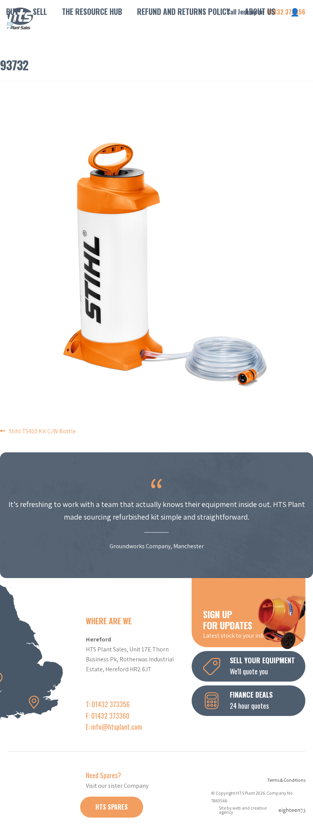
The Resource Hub (92, 11)
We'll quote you (262, 665)
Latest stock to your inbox (236, 623)
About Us (260, 11)
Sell (40, 11)
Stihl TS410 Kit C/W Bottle (42, 431)
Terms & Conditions (286, 780)
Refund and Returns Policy (183, 11)
